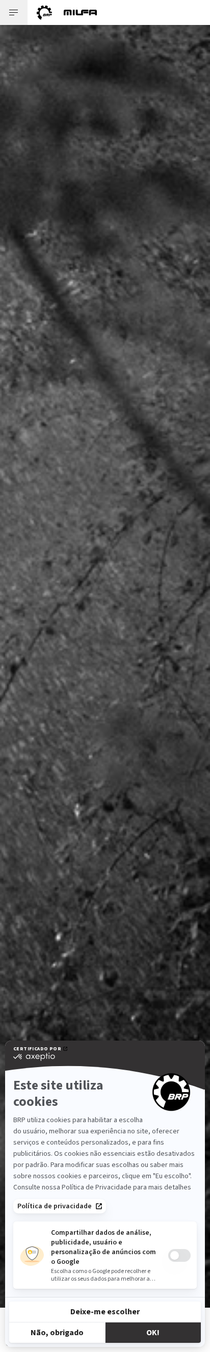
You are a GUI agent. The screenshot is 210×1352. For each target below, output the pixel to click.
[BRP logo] (44, 12)
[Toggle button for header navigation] (14, 12)
